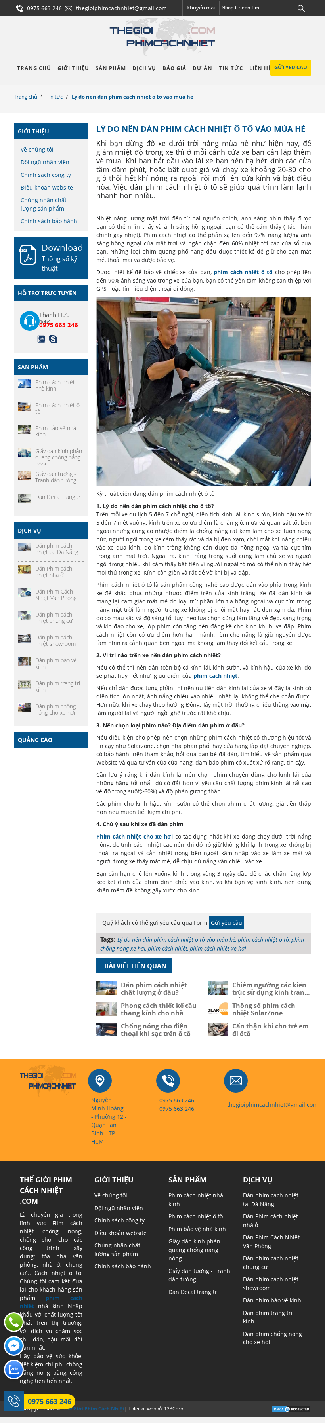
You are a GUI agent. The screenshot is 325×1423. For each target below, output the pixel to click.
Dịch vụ (144, 68)
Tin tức (231, 68)
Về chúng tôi (37, 149)
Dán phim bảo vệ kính (272, 1300)
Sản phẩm (111, 68)
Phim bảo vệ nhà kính (197, 1229)
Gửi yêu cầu (290, 67)
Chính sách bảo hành (49, 221)
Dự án (202, 68)
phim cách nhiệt (167, 948)
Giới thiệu (73, 68)
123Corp (173, 1408)
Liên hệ (260, 68)
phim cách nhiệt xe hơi (218, 948)
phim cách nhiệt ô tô (263, 939)
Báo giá (174, 68)
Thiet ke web (142, 1408)
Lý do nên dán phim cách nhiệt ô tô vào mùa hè (176, 939)
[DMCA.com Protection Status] (291, 1408)
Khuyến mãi (201, 7)
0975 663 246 (49, 1401)
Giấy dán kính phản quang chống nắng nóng (194, 1249)
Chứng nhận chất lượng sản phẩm (44, 204)
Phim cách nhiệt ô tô (195, 1216)
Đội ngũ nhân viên (45, 162)
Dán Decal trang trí (193, 1292)
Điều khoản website (47, 187)
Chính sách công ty (46, 174)
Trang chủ (34, 68)
